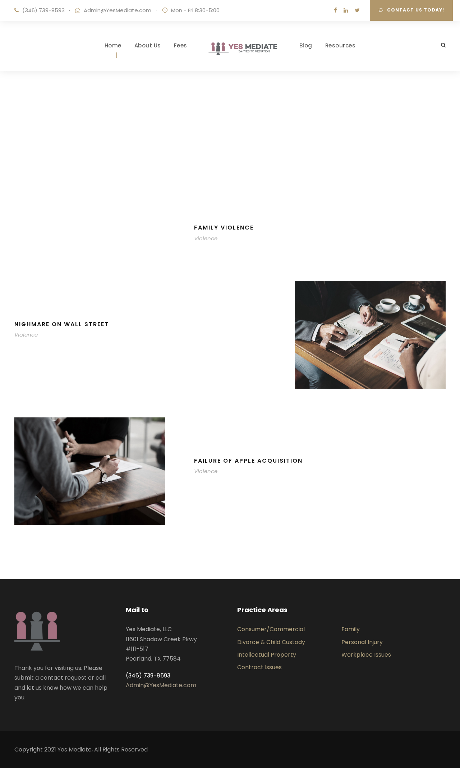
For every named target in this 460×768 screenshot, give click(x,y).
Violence (205, 238)
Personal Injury (362, 642)
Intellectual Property (266, 655)
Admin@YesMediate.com (117, 10)
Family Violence (224, 227)
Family (350, 629)
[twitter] (357, 10)
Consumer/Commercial (271, 629)
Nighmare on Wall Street (61, 324)
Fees (180, 45)
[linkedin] (346, 10)
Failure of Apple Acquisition (248, 461)
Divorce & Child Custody (271, 642)
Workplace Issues (366, 655)
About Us (147, 45)
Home (113, 45)
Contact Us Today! (415, 10)
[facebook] (335, 10)
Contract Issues (259, 667)
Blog (305, 45)
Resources (340, 45)
